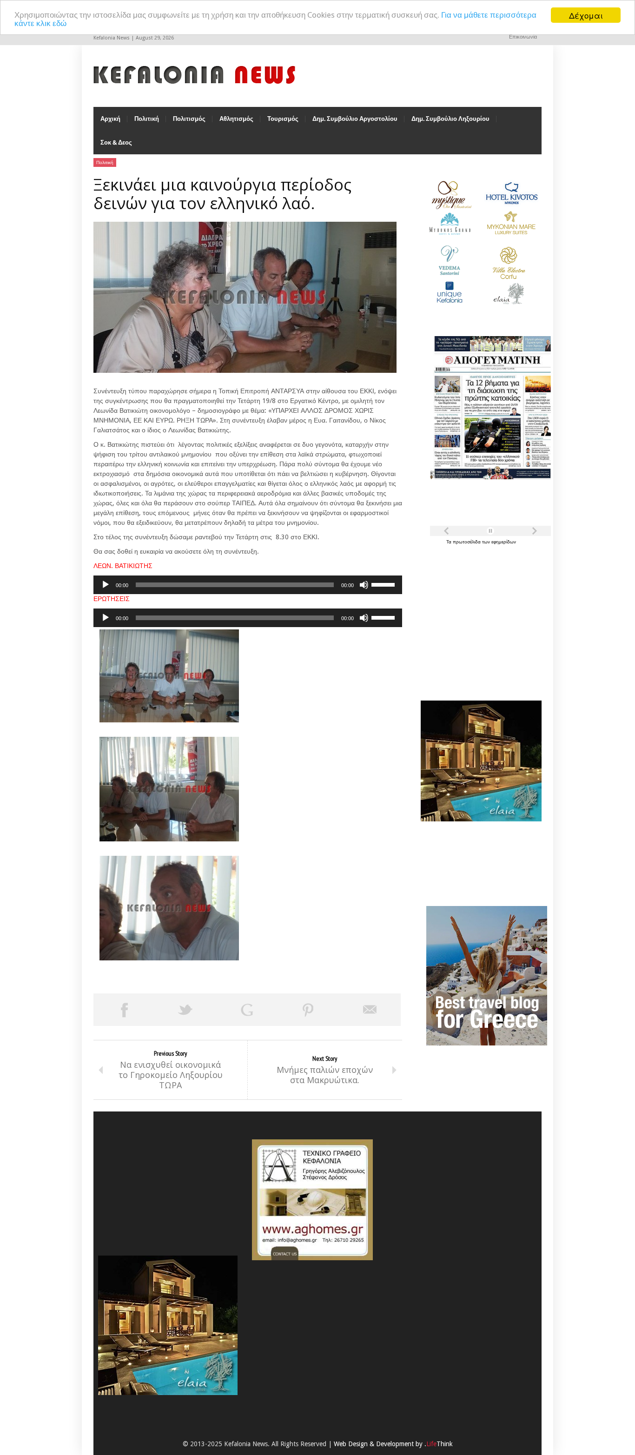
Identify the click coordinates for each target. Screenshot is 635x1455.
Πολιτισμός (189, 118)
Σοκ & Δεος (116, 142)
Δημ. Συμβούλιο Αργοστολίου (354, 118)
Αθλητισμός (236, 118)
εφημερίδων (503, 541)
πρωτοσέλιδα (467, 541)
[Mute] (364, 584)
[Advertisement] (479, 617)
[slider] (384, 583)
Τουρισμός (282, 118)
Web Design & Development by (393, 1444)
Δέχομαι (586, 15)
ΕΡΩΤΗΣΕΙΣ (111, 598)
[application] (247, 584)
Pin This (308, 1009)
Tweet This (185, 1009)
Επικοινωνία (523, 37)
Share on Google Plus (247, 1009)
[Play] (105, 584)
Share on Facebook (124, 1009)
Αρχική (110, 118)
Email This (370, 1009)
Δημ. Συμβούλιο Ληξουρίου (450, 118)
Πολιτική (146, 118)
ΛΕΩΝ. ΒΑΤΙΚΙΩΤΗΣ (122, 565)
